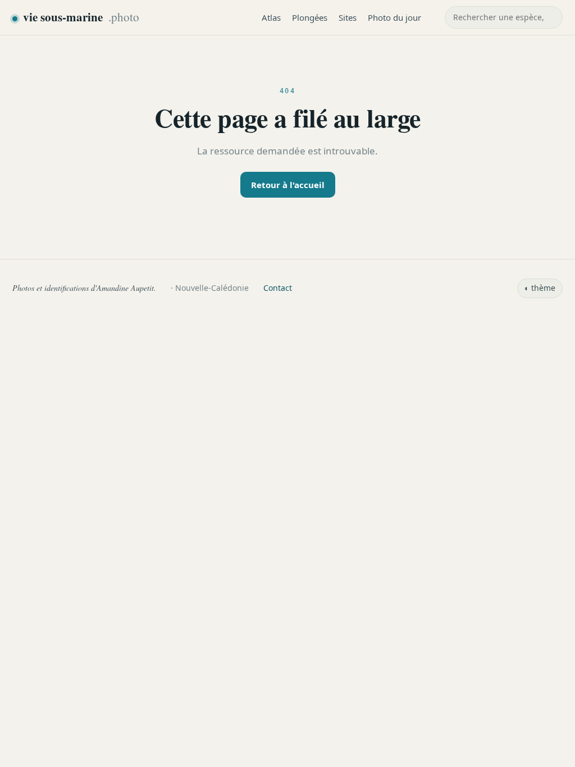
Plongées (309, 17)
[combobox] (504, 17)
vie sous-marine (81, 16)
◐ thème (539, 287)
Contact (277, 287)
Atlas (271, 17)
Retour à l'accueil (288, 184)
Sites (348, 17)
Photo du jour (394, 17)
